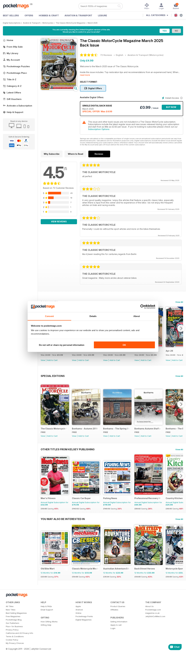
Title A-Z (11, 79)
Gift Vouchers (14, 99)
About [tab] (136, 316)
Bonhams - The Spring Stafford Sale (116, 428)
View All (179, 302)
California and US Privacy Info (19, 633)
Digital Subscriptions (11, 23)
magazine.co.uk (152, 613)
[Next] (181, 328)
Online (78, 613)
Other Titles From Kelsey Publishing (68, 449)
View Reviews (59, 221)
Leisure (102, 15)
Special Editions (53, 375)
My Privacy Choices (15, 643)
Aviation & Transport (78, 15)
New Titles (10, 610)
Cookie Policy (12, 640)
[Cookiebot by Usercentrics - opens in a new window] (142, 306)
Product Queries (117, 606)
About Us (149, 606)
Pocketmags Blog (14, 620)
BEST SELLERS (11, 15)
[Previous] (42, 404)
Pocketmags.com (153, 610)
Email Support (47, 610)
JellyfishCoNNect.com (155, 616)
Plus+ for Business (14, 626)
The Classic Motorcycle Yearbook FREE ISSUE (54, 428)
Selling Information (118, 621)
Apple (78, 606)
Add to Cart (52, 360)
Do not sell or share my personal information (61, 345)
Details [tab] (93, 316)
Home (10, 40)
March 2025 (93, 23)
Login (112, 628)
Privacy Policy (12, 630)
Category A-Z (14, 86)
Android (79, 610)
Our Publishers (12, 623)
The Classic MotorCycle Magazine (70, 23)
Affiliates (114, 610)
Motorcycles (47, 23)
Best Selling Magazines (16, 613)
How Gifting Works (49, 621)
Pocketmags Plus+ (17, 73)
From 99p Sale (15, 46)
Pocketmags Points (84, 616)
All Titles (10, 606)
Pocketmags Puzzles (18, 66)
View (43, 360)
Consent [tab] (49, 316)
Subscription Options (98, 129)
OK (124, 345)
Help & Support (15, 112)
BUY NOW (171, 107)
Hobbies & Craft (49, 15)
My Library (12, 53)
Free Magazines (13, 616)
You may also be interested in (63, 518)
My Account (13, 59)
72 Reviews (106, 55)
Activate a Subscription (19, 105)
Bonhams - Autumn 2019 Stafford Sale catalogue (85, 428)
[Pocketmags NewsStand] (17, 6)
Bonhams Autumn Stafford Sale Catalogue (147, 428)
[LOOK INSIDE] (59, 89)
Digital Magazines (84, 620)
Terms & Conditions (15, 636)
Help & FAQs (46, 606)
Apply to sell (115, 625)
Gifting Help (46, 625)
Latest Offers (14, 92)
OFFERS (29, 15)
